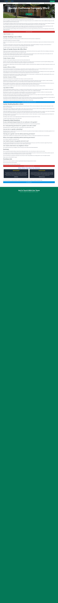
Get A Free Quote (29, 182)
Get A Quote (29, 14)
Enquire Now (29, 184)
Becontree (18, 164)
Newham (15, 164)
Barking (4, 164)
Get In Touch (52, 1)
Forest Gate (11, 164)
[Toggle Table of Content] (12, 34)
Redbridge (7, 164)
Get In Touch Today (29, 31)
